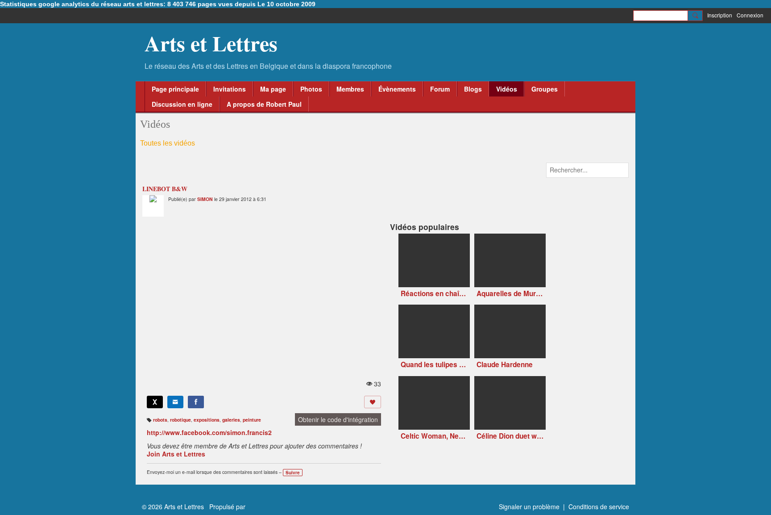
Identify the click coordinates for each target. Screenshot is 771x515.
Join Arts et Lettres (176, 453)
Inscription (719, 15)
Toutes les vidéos (167, 143)
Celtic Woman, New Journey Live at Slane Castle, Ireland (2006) (434, 436)
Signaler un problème (529, 506)
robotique (180, 419)
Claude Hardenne (505, 364)
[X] (155, 402)
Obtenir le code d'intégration (338, 419)
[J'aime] (372, 402)
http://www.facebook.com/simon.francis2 (209, 432)
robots (160, 419)
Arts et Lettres (211, 43)
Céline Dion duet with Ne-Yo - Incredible (510, 436)
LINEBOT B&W (164, 188)
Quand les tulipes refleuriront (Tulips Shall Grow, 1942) (434, 364)
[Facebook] (196, 402)
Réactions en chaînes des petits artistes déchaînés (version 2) (434, 293)
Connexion (750, 15)
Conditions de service (598, 506)
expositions (207, 419)
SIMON (205, 199)
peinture (252, 419)
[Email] (175, 402)
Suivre (293, 472)
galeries (231, 419)
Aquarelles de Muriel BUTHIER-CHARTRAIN (510, 293)
